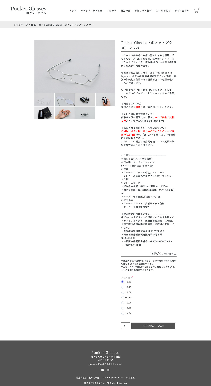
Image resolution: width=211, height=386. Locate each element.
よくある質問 (163, 10)
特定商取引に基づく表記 (87, 378)
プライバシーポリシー (112, 378)
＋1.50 (128, 287)
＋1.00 (128, 282)
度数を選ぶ (127, 277)
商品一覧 (125, 10)
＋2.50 (128, 298)
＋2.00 (128, 292)
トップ (72, 10)
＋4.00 (128, 313)
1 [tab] (74, 121)
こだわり (111, 10)
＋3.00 (128, 303)
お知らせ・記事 (143, 10)
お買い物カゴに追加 (153, 325)
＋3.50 (128, 308)
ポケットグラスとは (91, 10)
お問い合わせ (182, 10)
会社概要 (130, 378)
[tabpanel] (44, 99)
